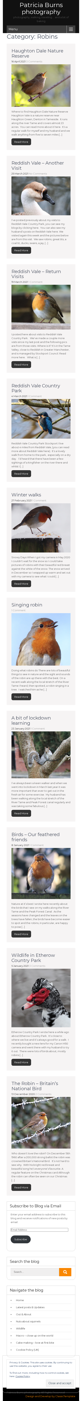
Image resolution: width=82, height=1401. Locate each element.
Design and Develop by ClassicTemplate (50, 1396)
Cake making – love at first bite (35, 1342)
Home (20, 1300)
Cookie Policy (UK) (27, 1349)
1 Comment (35, 281)
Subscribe (20, 1239)
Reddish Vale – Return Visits (36, 274)
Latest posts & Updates (30, 1307)
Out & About (23, 1314)
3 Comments (34, 61)
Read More (21, 141)
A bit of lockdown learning (31, 720)
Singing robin (26, 605)
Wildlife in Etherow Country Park (33, 957)
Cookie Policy (22, 1376)
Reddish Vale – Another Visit (37, 165)
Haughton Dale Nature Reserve (37, 53)
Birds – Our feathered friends (35, 837)
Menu (13, 29)
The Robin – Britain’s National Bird (34, 1086)
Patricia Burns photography (41, 8)
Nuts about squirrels (28, 1321)
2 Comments (43, 1094)
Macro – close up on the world (34, 1335)
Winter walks (26, 495)
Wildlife (20, 1328)
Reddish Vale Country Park (35, 388)
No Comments (38, 173)
